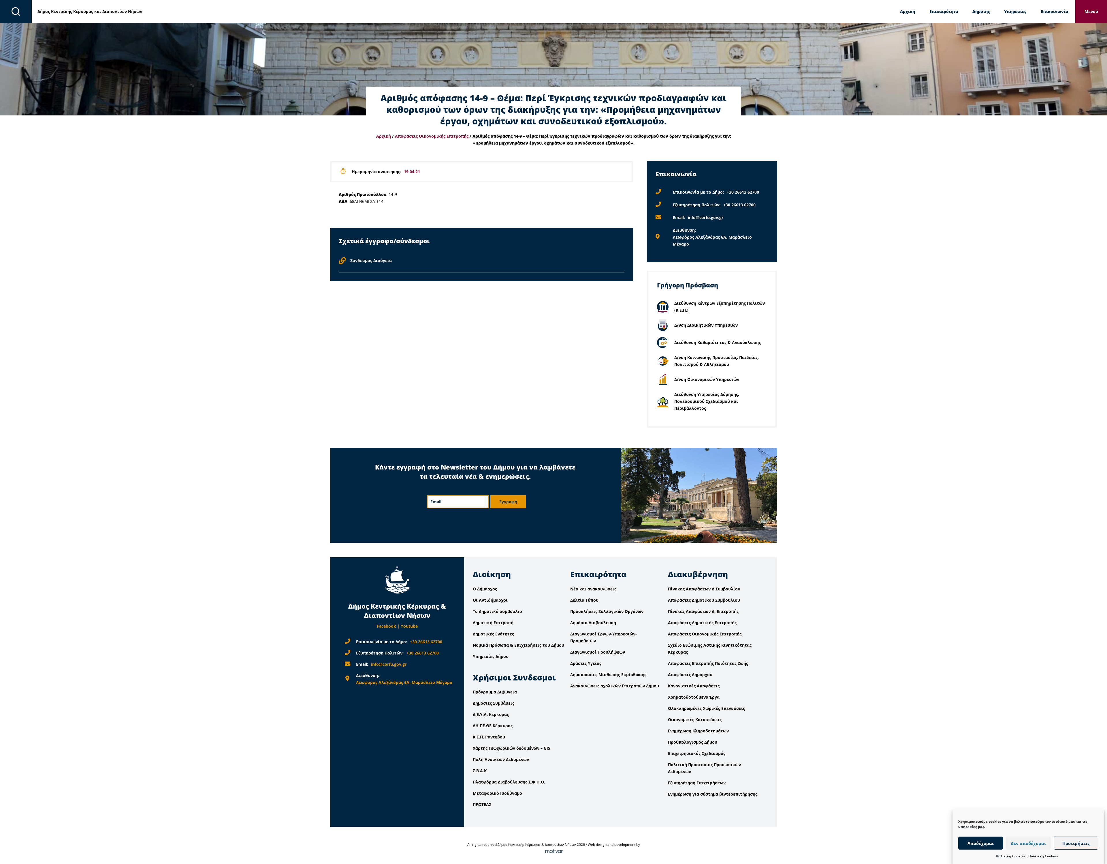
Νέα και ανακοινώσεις (593, 589)
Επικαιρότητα (943, 11)
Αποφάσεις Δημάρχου (690, 674)
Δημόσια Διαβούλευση (593, 622)
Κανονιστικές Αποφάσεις (694, 686)
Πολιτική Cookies (1010, 856)
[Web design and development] (553, 851)
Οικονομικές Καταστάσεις (695, 719)
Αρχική (907, 11)
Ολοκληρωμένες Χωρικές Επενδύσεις (706, 708)
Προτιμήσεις (1075, 843)
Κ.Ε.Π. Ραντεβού (489, 737)
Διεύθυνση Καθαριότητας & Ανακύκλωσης (717, 342)
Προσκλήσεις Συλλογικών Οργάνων (606, 611)
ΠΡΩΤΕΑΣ (482, 804)
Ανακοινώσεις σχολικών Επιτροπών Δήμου (614, 686)
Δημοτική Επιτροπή (493, 622)
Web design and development (611, 844)
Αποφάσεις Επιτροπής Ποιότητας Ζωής (708, 663)
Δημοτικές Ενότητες (493, 634)
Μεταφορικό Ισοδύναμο (497, 793)
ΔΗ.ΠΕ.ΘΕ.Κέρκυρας (493, 725)
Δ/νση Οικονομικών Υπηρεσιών (706, 379)
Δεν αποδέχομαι (1028, 843)
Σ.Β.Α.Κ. (480, 770)
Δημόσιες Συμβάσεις (493, 703)
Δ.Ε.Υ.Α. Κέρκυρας (491, 714)
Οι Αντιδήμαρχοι (490, 600)
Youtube (409, 626)
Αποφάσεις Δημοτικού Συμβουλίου (704, 600)
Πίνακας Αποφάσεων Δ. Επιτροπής (703, 611)
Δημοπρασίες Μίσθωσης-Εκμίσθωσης (608, 674)
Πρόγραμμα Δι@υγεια (495, 692)
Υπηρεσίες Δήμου (491, 656)
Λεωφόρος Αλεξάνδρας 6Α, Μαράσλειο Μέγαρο (404, 682)
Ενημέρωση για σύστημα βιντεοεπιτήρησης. (713, 794)
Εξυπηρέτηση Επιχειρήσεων (697, 783)
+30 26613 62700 (743, 192)
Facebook (386, 626)
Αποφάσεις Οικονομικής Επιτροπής (431, 136)
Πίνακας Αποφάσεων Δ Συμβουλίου (704, 589)
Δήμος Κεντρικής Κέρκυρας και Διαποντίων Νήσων (89, 11)
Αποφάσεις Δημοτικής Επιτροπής (702, 622)
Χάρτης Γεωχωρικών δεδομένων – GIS (511, 748)
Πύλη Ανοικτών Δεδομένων (501, 759)
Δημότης (981, 11)
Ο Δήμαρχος (485, 589)
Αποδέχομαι (980, 843)
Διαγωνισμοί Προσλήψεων (597, 652)
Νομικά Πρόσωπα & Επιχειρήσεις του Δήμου (518, 645)
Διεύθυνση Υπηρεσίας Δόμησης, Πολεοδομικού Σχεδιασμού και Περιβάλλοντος (706, 401)
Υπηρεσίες (1015, 11)
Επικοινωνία (1054, 11)
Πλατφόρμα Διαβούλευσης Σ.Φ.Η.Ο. (509, 782)
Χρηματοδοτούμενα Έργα (694, 697)
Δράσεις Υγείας (585, 663)
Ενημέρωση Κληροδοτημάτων (698, 731)
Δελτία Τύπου (584, 600)
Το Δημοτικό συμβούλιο (497, 611)
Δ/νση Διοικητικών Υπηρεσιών (706, 325)
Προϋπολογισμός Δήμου (692, 742)
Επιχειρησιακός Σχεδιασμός (696, 753)
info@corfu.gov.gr (705, 217)
